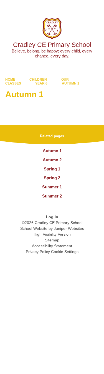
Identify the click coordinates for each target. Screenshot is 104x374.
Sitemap (52, 240)
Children (38, 79)
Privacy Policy (38, 251)
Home (10, 79)
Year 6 (41, 83)
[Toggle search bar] (83, 7)
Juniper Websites (69, 228)
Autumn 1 (70, 83)
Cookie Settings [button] (64, 251)
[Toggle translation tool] (69, 7)
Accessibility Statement (52, 246)
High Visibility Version (52, 234)
